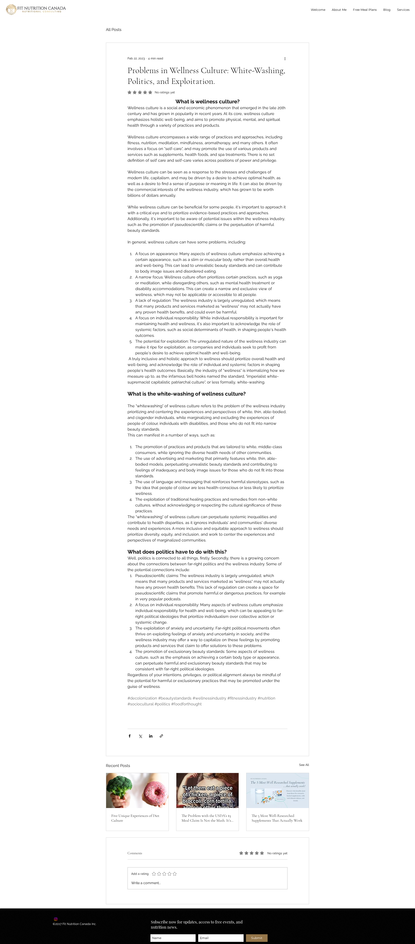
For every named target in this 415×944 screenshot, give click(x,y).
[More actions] (284, 58)
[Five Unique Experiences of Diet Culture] (137, 790)
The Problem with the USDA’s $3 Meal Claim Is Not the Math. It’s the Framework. (206, 818)
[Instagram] (56, 919)
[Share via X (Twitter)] (140, 736)
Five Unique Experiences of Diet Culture (135, 818)
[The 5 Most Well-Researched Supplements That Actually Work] (277, 790)
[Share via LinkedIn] (151, 736)
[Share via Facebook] (130, 736)
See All (304, 765)
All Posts (113, 29)
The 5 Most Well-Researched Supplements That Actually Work (277, 818)
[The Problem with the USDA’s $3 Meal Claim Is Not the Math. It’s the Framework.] (207, 790)
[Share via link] (161, 736)
